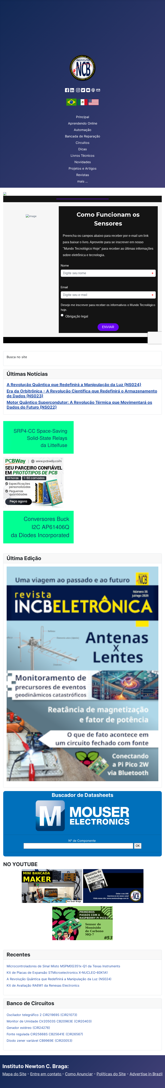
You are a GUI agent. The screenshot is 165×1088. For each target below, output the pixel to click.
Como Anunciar (79, 1074)
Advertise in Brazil (146, 1074)
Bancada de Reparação (82, 136)
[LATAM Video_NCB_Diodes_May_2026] (38, 527)
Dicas (82, 149)
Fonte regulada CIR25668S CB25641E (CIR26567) (45, 1034)
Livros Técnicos (82, 156)
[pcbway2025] (33, 482)
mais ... (82, 181)
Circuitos (82, 143)
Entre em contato (46, 1074)
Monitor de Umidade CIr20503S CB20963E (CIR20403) (49, 1021)
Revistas (82, 175)
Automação (82, 130)
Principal (82, 117)
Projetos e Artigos (82, 168)
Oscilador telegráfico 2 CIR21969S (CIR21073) (42, 1015)
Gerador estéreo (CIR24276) (28, 1028)
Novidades (82, 162)
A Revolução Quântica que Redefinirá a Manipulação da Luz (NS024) (74, 384)
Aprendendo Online (82, 123)
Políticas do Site (111, 1074)
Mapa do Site (14, 1074)
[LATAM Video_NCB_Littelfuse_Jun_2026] (38, 437)
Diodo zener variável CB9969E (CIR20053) (39, 1041)
